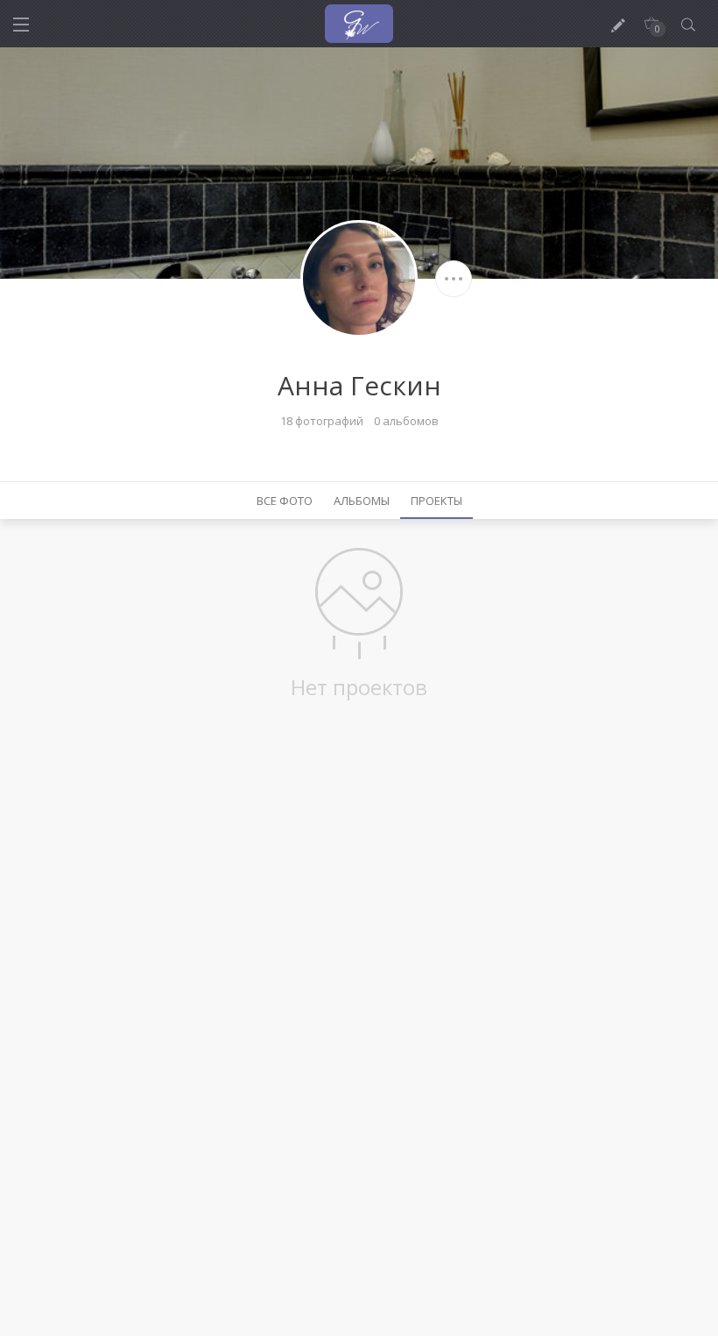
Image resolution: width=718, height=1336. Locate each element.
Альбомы (362, 500)
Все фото (285, 500)
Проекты (436, 500)
